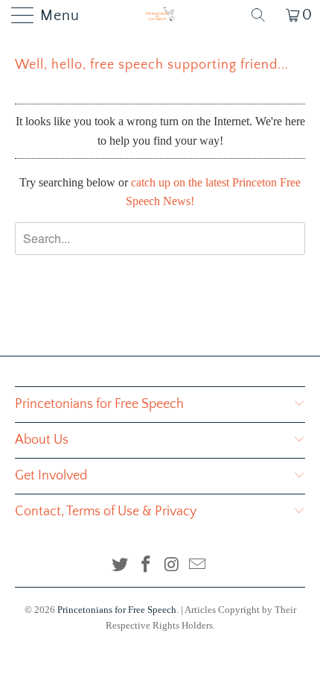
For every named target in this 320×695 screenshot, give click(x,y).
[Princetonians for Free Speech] (160, 15)
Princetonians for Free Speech (116, 609)
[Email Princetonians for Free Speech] (198, 565)
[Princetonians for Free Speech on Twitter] (120, 565)
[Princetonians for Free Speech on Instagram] (172, 565)
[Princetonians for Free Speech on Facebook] (146, 565)
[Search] (263, 15)
